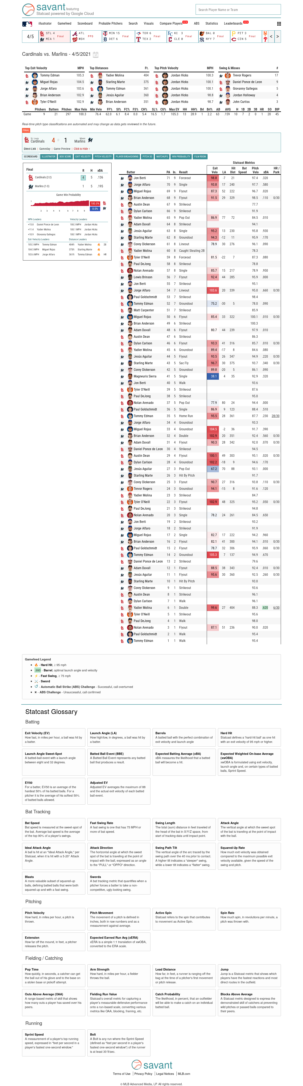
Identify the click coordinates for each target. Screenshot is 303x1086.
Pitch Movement (101, 913)
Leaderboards (236, 23)
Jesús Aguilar (115, 95)
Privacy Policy (143, 1074)
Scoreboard (85, 23)
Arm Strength (99, 969)
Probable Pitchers (110, 23)
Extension (32, 937)
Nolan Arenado (144, 270)
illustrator (45, 23)
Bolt (93, 1034)
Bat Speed (32, 823)
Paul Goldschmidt (145, 297)
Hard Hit (46, 665)
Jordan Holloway (244, 95)
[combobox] (238, 9)
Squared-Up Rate (233, 848)
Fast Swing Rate (101, 823)
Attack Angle (230, 823)
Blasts (29, 877)
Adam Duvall (142, 224)
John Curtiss (241, 102)
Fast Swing (49, 676)
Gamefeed (64, 23)
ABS (196, 23)
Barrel (48, 670)
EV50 (28, 782)
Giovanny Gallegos (245, 88)
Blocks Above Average (236, 994)
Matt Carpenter (144, 310)
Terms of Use (122, 1074)
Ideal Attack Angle (38, 848)
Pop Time (32, 969)
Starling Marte (115, 82)
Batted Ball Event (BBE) (107, 754)
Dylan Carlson (143, 211)
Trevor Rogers (242, 75)
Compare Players (171, 23)
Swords (95, 877)
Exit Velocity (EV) (37, 733)
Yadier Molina (115, 75)
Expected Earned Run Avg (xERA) (114, 937)
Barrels (160, 733)
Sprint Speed (34, 1034)
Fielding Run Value (103, 994)
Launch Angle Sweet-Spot (43, 754)
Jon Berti (140, 178)
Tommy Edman (50, 75)
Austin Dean (142, 204)
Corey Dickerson (144, 244)
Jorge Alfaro (48, 88)
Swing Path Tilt (166, 848)
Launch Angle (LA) (103, 733)
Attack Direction (101, 848)
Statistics (212, 23)
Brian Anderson (50, 95)
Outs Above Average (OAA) (44, 994)
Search (133, 23)
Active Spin (163, 913)
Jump (225, 969)
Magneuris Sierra (145, 376)
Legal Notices (165, 1074)
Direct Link (30, 149)
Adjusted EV (99, 782)
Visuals (149, 23)
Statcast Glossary (51, 711)
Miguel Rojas (49, 82)
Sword (45, 681)
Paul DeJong (142, 264)
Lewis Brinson (143, 277)
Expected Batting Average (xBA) (178, 754)
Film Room (200, 156)
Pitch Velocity (35, 913)
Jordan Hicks (179, 75)
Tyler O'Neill (48, 102)
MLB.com (184, 1074)
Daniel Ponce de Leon (247, 82)
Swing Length (165, 823)
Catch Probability (167, 994)
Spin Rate (227, 913)
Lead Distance (165, 969)
